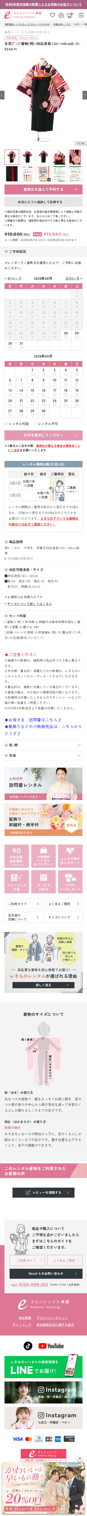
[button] (80, 1458)
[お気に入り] (52, 15)
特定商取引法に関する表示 (55, 1324)
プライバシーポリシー (52, 1318)
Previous (2, 95)
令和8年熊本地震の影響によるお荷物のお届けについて (43, 4)
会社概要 (25, 1318)
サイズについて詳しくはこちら (29, 603)
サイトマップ (21, 1324)
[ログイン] (61, 15)
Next (85, 95)
